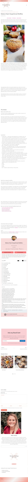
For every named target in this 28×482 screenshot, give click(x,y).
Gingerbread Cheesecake (23, 348)
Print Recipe (8, 252)
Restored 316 (22, 480)
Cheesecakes (4, 472)
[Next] (26, 364)
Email (11, 405)
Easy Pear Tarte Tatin (4, 348)
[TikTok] (6, 1)
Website (20, 405)
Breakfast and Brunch (5, 470)
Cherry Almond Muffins (20, 369)
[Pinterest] (5, 1)
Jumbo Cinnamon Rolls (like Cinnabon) (7, 207)
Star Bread (4, 369)
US (18, 260)
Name (2, 405)
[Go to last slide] (1, 364)
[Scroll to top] (26, 479)
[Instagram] (2, 1)
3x (25, 260)
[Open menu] (26, 5)
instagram (16, 227)
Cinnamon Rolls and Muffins (6, 471)
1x (22, 260)
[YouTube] (4, 1)
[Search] (26, 446)
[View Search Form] (26, 0)
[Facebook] (1, 1)
